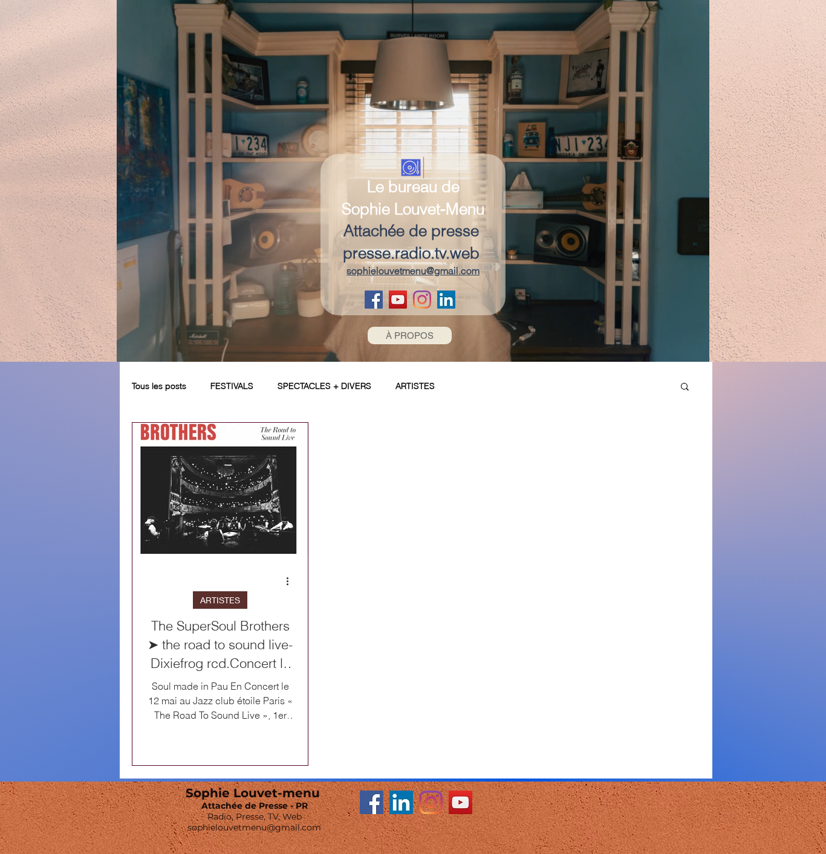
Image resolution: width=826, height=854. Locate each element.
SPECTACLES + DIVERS (324, 386)
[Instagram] (422, 300)
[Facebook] (374, 300)
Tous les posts (159, 386)
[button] (685, 387)
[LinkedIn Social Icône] (446, 300)
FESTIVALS (231, 386)
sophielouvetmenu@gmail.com (254, 827)
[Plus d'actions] (291, 581)
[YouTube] (398, 300)
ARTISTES (415, 386)
